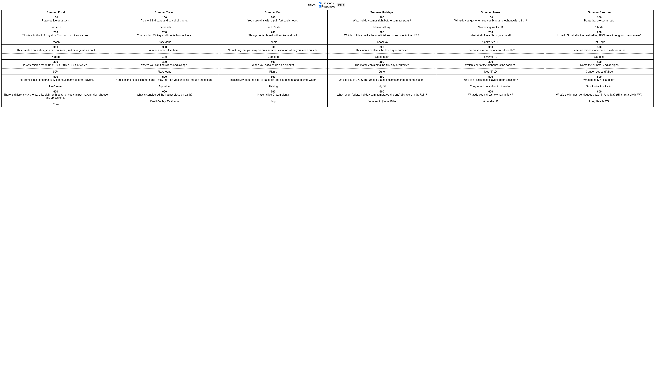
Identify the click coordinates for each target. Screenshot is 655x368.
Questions (327, 3)
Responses (328, 6)
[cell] (55, 22)
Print (341, 4)
